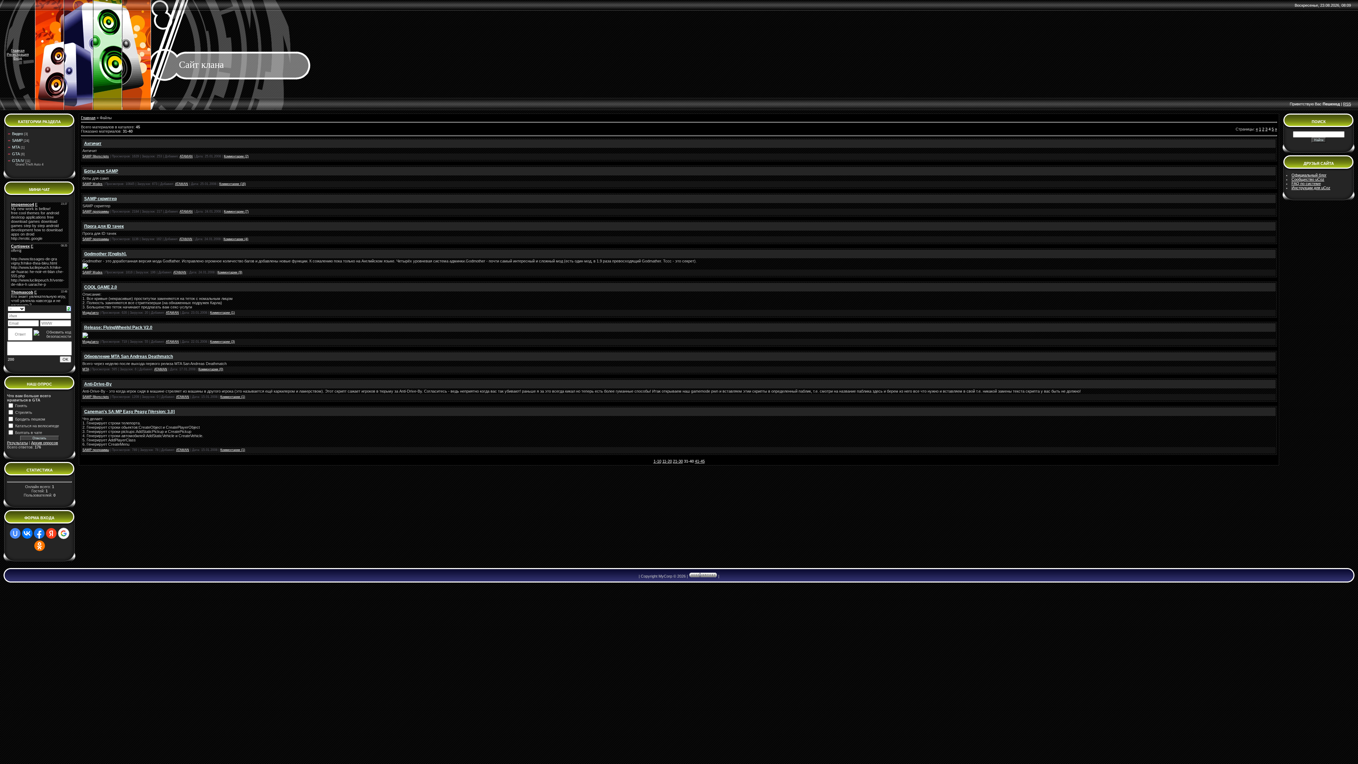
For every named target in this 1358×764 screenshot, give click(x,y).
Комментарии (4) (236, 239)
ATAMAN (186, 156)
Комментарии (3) (222, 341)
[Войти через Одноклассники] (39, 545)
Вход (17, 58)
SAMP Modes (92, 184)
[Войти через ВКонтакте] (27, 533)
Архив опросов (44, 443)
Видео (17, 134)
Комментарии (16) (232, 184)
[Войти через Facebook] (39, 533)
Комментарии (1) (222, 312)
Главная (17, 50)
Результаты (17, 443)
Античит (92, 143)
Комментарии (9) (229, 272)
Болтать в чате (28, 432)
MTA (16, 147)
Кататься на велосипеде (37, 426)
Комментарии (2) (236, 156)
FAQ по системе (1306, 183)
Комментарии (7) (236, 211)
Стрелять (23, 412)
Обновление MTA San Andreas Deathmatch (128, 356)
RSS (1347, 104)
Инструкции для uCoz (1311, 188)
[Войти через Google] (63, 533)
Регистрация (18, 54)
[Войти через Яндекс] (51, 533)
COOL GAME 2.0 (100, 287)
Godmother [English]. (105, 253)
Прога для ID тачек (104, 226)
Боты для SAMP (101, 171)
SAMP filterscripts (95, 156)
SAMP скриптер (100, 198)
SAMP (17, 140)
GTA (16, 154)
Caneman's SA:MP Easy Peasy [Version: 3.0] (129, 411)
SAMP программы (95, 211)
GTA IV (18, 160)
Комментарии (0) (210, 369)
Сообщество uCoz (1308, 179)
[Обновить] (68, 308)
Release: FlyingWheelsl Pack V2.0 (118, 327)
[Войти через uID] (15, 533)
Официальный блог (1309, 175)
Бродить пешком (30, 419)
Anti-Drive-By (98, 384)
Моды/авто (90, 312)
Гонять (21, 406)
